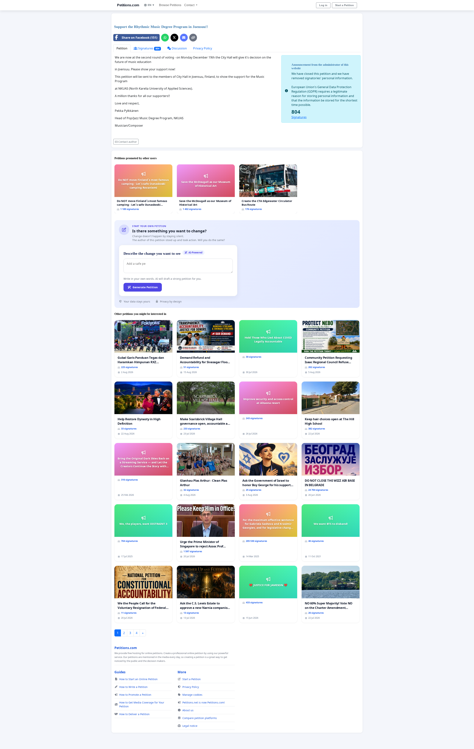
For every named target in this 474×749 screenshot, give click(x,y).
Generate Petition (145, 287)
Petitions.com (128, 5)
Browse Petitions (170, 5)
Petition (121, 48)
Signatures (148, 48)
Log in (323, 5)
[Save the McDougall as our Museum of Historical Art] (206, 188)
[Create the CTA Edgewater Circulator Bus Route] (268, 188)
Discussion (179, 48)
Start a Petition (344, 5)
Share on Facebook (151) (139, 38)
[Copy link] (193, 37)
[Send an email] (184, 37)
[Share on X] (174, 37)
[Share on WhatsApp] (165, 37)
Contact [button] (189, 5)
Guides (120, 672)
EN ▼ (151, 5)
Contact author (127, 141)
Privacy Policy (202, 48)
